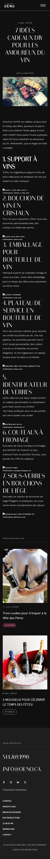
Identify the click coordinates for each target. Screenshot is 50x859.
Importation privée (12, 812)
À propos (7, 801)
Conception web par (25, 850)
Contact (7, 835)
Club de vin (8, 823)
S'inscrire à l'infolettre (14, 789)
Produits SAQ (9, 807)
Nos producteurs (11, 818)
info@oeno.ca (22, 769)
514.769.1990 (16, 757)
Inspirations (9, 829)
